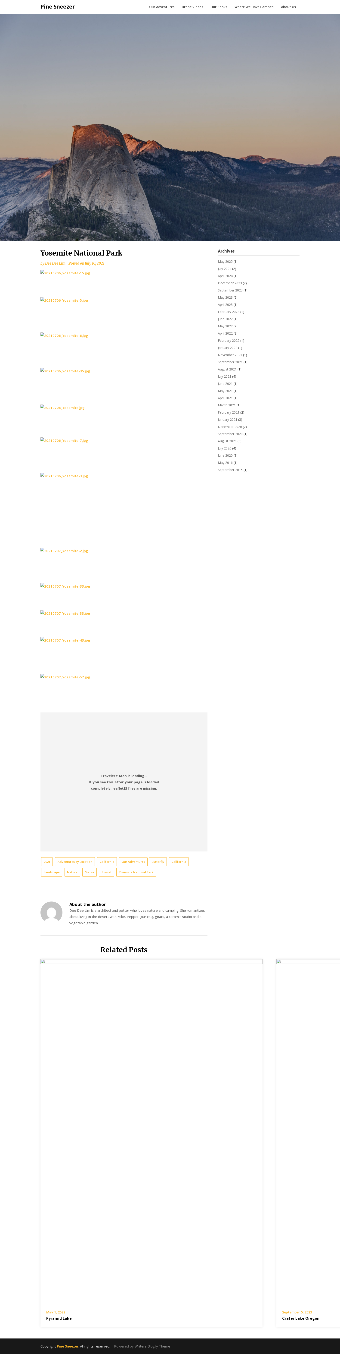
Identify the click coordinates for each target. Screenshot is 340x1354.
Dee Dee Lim (55, 263)
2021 (47, 862)
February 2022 (228, 340)
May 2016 (225, 462)
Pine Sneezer (57, 6)
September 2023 (230, 290)
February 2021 (228, 412)
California (107, 862)
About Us (288, 7)
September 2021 (230, 362)
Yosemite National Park (136, 872)
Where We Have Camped (254, 7)
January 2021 (227, 419)
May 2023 (225, 297)
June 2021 (225, 383)
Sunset (106, 872)
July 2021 (224, 376)
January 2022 (227, 347)
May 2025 (225, 261)
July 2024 (224, 268)
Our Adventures (161, 7)
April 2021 (225, 398)
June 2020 (225, 455)
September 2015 (230, 470)
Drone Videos (192, 7)
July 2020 (224, 448)
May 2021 (225, 391)
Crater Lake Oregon (300, 1318)
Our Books (218, 7)
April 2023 (225, 304)
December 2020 (230, 426)
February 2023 (228, 312)
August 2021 (227, 369)
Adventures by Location (75, 862)
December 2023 (230, 283)
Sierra (89, 872)
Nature (72, 872)
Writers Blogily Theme (152, 1346)
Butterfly (157, 862)
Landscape (52, 872)
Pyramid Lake (59, 1318)
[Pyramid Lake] (151, 1131)
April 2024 (225, 276)
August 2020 (227, 441)
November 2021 (230, 355)
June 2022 (225, 319)
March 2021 (227, 405)
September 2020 (230, 434)
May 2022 (225, 326)
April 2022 (225, 333)
